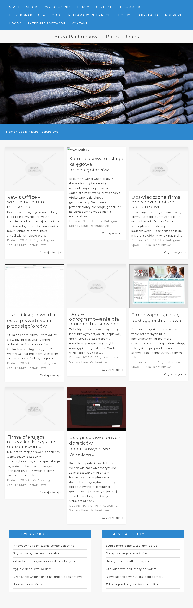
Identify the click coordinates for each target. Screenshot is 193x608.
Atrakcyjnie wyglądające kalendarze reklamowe (48, 576)
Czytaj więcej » (51, 252)
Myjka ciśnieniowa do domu (33, 569)
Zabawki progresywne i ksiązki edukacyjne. (44, 561)
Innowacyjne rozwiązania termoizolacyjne (44, 545)
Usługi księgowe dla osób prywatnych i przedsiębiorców (31, 320)
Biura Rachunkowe (45, 131)
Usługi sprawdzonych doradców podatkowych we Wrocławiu (95, 446)
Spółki (23, 131)
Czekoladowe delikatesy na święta (131, 569)
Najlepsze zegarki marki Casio (128, 553)
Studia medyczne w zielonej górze (131, 545)
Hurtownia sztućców (28, 584)
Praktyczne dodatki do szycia (127, 561)
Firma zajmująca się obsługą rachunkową (156, 317)
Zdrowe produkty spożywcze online (132, 584)
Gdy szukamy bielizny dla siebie (36, 553)
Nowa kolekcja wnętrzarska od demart (134, 576)
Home (10, 131)
